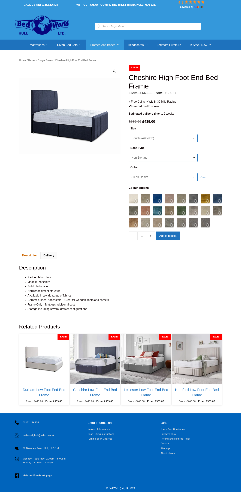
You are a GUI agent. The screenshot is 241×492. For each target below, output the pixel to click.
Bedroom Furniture (168, 45)
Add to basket (167, 235)
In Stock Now (198, 45)
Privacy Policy (168, 433)
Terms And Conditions (173, 429)
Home (22, 60)
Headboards (136, 45)
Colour (135, 167)
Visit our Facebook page (37, 475)
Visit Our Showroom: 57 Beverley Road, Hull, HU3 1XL (116, 4)
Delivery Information (99, 429)
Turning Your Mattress (100, 438)
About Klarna (168, 453)
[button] (114, 71)
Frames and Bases (102, 45)
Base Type (137, 147)
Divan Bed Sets (67, 45)
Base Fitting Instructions (101, 433)
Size (133, 128)
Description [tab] (30, 255)
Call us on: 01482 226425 (41, 4)
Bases (32, 60)
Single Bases (45, 60)
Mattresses (37, 45)
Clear (203, 177)
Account (165, 443)
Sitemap (165, 448)
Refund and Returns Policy (175, 438)
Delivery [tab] (48, 255)
